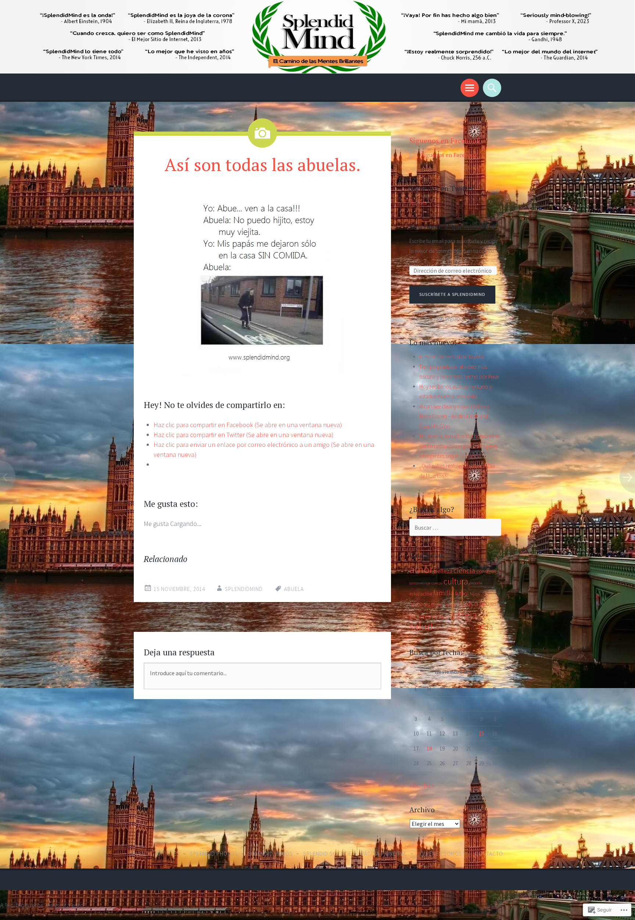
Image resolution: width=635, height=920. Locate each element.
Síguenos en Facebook (444, 140)
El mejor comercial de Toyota (451, 356)
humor (437, 604)
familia (443, 593)
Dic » (429, 785)
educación (420, 593)
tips (474, 628)
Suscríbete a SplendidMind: (453, 226)
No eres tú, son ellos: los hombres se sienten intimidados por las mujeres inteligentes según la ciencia (459, 446)
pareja (463, 615)
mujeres (420, 616)
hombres (419, 604)
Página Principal (384, 853)
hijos (475, 593)
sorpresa (461, 628)
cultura (456, 581)
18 (429, 748)
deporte (475, 583)
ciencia (464, 570)
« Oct (414, 785)
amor (421, 569)
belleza (443, 570)
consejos (486, 571)
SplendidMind (244, 589)
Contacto (489, 853)
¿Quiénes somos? (441, 853)
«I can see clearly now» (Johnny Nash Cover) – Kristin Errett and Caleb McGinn (454, 416)
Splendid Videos (270, 853)
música (440, 616)
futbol (462, 593)
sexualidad (442, 628)
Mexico (467, 603)
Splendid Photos (214, 853)
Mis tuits (418, 202)
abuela (294, 589)
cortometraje (419, 583)
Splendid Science (327, 853)
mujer (488, 603)
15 (481, 733)
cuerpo (436, 583)
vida (485, 627)
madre (450, 604)
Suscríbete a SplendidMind (452, 294)
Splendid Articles (154, 853)
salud (421, 626)
